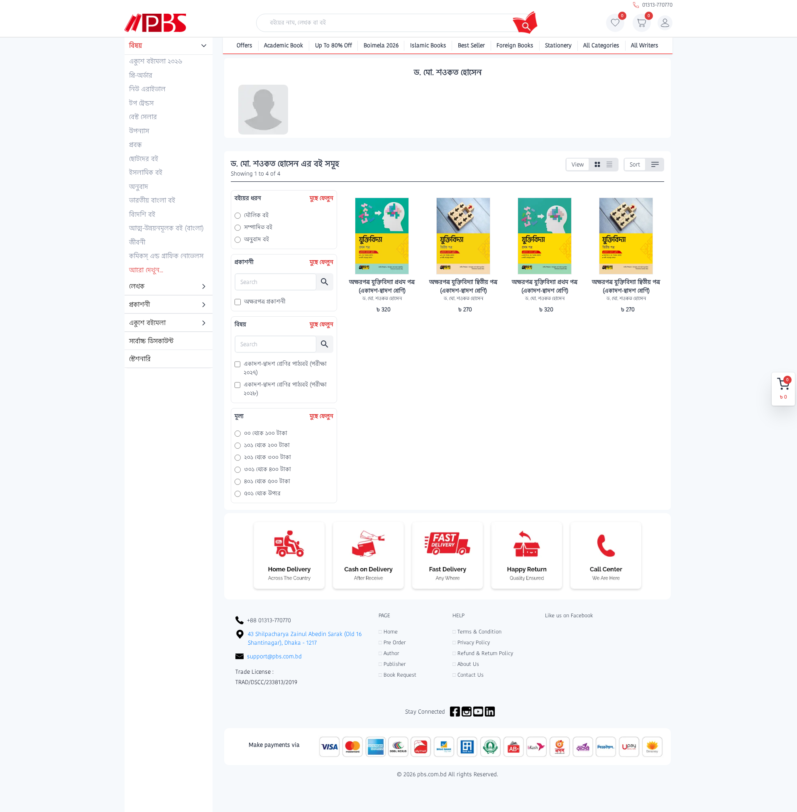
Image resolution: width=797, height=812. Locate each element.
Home (388, 632)
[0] (615, 25)
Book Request (397, 675)
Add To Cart (382, 325)
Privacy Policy (471, 642)
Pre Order (392, 642)
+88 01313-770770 (269, 620)
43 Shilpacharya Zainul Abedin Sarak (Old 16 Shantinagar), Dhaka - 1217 (305, 638)
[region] (169, 203)
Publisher (392, 664)
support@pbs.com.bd (274, 656)
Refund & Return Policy (482, 653)
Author (389, 653)
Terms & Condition (476, 632)
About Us (465, 664)
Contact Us (468, 675)
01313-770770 (657, 5)
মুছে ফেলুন (321, 198)
